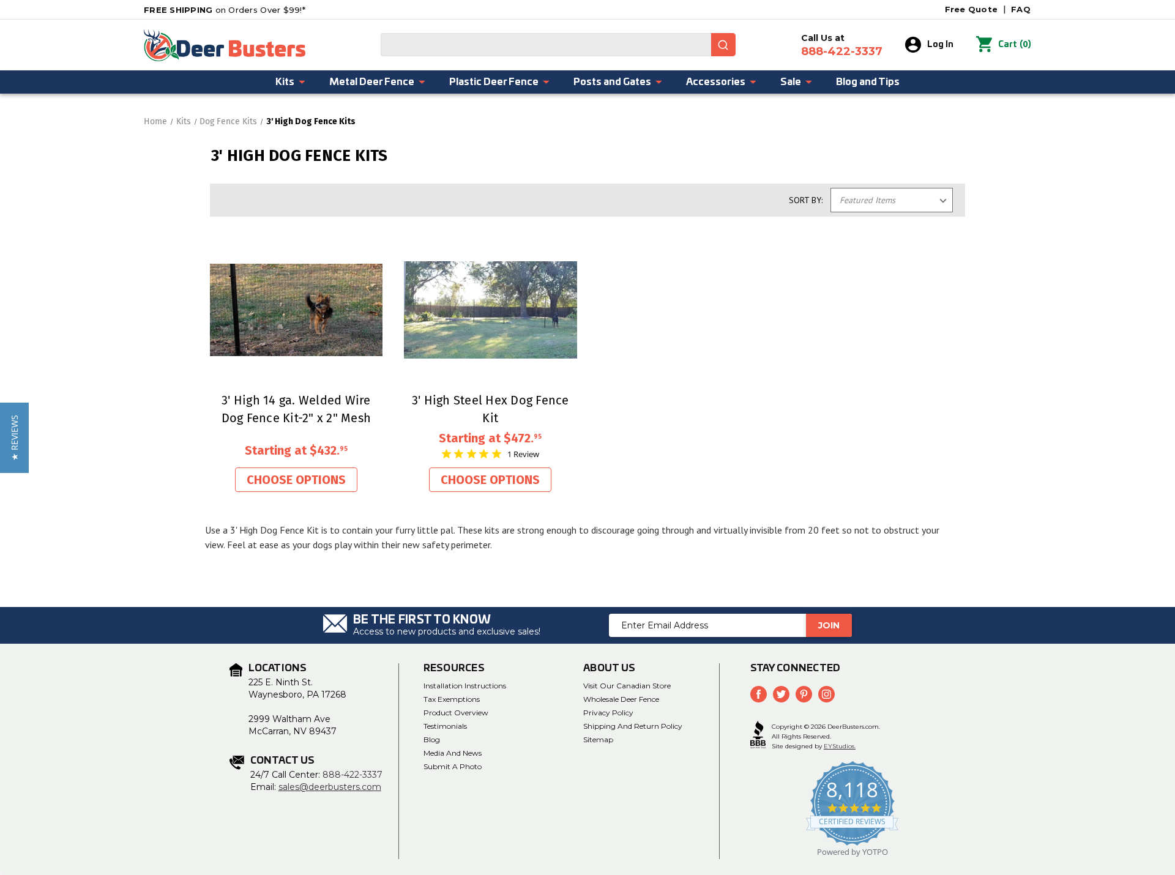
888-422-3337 (352, 774)
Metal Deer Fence (371, 82)
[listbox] (891, 200)
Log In (940, 44)
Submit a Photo (452, 766)
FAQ (1021, 9)
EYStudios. (840, 746)
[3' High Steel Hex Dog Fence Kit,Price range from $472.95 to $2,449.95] (490, 310)
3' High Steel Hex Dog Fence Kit (490, 408)
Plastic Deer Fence (494, 82)
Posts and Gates (612, 82)
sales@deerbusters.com (329, 786)
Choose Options (296, 479)
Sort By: (805, 200)
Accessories (715, 82)
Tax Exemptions (451, 699)
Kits (284, 82)
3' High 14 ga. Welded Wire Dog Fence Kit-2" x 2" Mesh (296, 408)
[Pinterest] (804, 694)
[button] (14, 438)
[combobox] (558, 44)
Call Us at (841, 45)
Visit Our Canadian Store (627, 685)
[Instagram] (826, 694)
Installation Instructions (464, 685)
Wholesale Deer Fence (621, 699)
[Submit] (723, 44)
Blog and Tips (868, 82)
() (1014, 44)
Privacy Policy (608, 712)
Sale (790, 82)
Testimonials (445, 726)
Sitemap (598, 739)
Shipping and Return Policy (632, 726)
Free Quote (971, 9)
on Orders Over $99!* (224, 10)
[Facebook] (758, 694)
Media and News (452, 753)
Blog (431, 739)
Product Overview (455, 712)
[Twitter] (781, 694)
